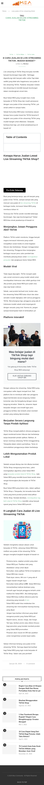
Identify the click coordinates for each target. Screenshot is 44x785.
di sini (27, 600)
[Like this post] (16, 667)
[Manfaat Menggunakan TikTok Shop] (9, 703)
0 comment (31, 664)
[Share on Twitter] (22, 667)
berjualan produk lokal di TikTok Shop (21, 474)
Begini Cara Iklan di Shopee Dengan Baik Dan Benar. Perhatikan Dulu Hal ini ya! (30, 688)
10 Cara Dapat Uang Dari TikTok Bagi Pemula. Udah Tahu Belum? (29, 734)
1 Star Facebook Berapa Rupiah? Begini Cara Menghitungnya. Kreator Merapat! (29, 718)
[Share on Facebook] (19, 667)
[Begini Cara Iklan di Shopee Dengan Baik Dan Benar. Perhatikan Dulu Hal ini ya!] (9, 689)
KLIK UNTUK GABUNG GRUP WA (22, 377)
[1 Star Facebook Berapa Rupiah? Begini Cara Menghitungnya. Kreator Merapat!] (9, 718)
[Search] (41, 3)
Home (4, 11)
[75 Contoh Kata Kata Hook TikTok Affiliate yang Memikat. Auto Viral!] (9, 749)
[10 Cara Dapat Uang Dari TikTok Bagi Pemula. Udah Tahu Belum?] (9, 735)
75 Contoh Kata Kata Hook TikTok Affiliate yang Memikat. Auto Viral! (29, 748)
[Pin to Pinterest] (24, 667)
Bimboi (25, 64)
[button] (37, 138)
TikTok (28, 203)
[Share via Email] (27, 667)
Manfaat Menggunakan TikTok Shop (28, 701)
